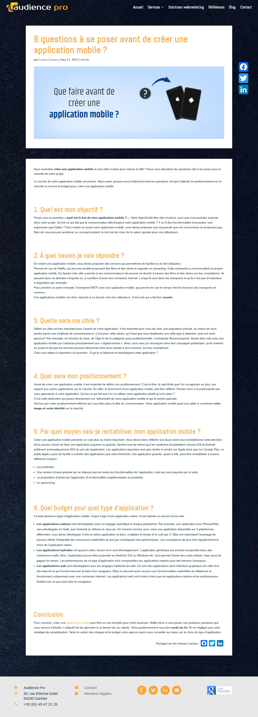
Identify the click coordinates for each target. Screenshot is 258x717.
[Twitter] (243, 78)
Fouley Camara (49, 59)
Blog (232, 8)
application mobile (77, 622)
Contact (246, 8)
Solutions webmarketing (186, 8)
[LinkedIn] (220, 643)
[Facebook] (204, 643)
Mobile (85, 59)
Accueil (138, 8)
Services (154, 8)
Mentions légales (97, 694)
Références (216, 8)
